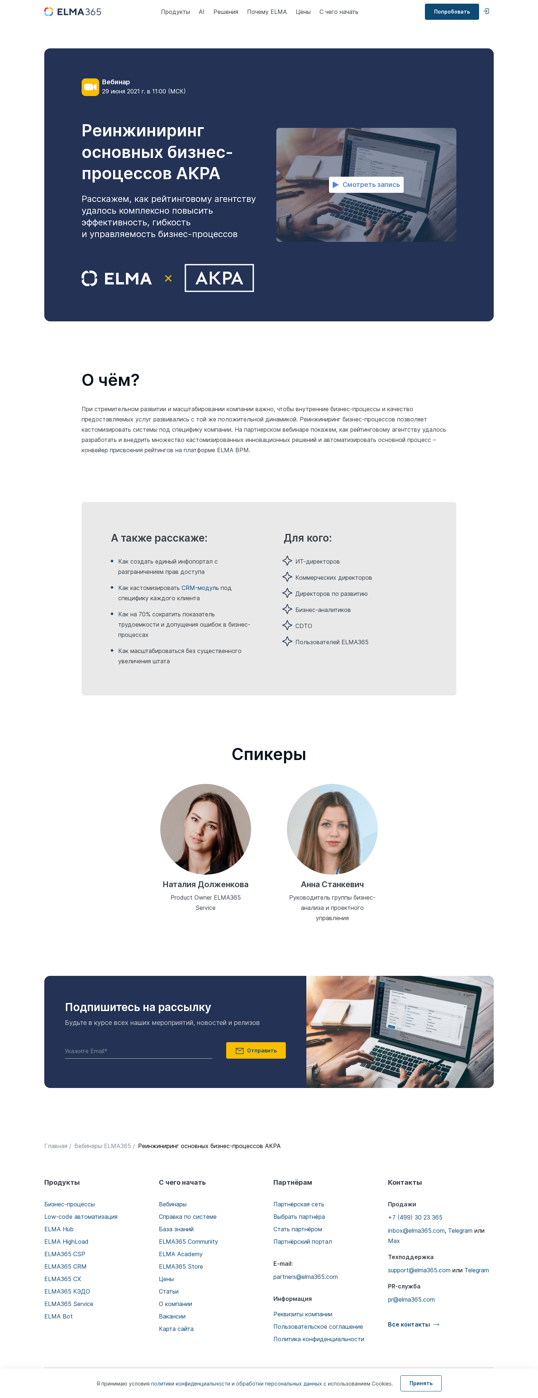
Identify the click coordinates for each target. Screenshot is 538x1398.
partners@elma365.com (305, 1276)
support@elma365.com (419, 1270)
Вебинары (173, 1204)
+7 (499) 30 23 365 (415, 1217)
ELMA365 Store (181, 1266)
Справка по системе (188, 1216)
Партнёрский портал (302, 1241)
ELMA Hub (59, 1229)
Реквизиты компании (302, 1314)
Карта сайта (176, 1328)
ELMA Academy (181, 1254)
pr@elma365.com (411, 1299)
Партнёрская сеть (298, 1204)
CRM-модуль (200, 587)
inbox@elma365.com (416, 1230)
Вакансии (172, 1316)
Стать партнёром (297, 1229)
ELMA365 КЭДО (67, 1291)
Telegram (460, 1230)
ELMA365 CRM (65, 1266)
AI (202, 11)
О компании (175, 1303)
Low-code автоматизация (80, 1216)
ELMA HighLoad (66, 1241)
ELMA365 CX (62, 1279)
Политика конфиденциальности (318, 1339)
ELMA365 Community (188, 1241)
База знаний (176, 1229)
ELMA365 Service (68, 1303)
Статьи (169, 1291)
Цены (303, 11)
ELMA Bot (58, 1316)
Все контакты (409, 1324)
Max (394, 1240)
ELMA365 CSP (64, 1254)
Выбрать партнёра (299, 1216)
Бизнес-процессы (69, 1204)
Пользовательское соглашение (318, 1326)
